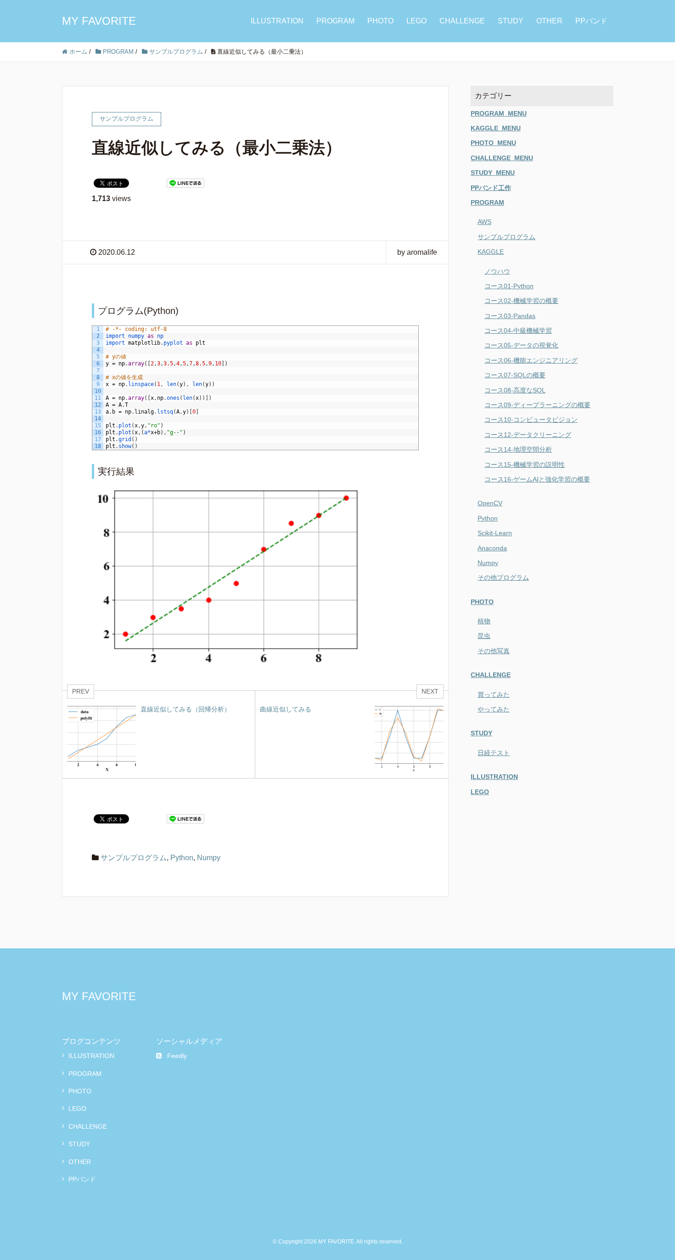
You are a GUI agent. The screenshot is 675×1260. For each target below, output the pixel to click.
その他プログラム (503, 577)
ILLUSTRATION (277, 21)
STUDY (510, 21)
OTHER (549, 21)
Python (181, 858)
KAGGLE (491, 251)
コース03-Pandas (509, 315)
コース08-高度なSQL (515, 390)
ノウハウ (497, 271)
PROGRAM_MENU (499, 113)
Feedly (177, 1055)
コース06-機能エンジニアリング (531, 360)
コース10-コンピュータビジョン (531, 419)
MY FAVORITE (99, 21)
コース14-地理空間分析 (518, 449)
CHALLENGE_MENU (502, 158)
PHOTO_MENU (493, 142)
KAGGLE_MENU (496, 128)
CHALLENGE (462, 21)
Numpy (208, 858)
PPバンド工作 (491, 187)
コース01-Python (509, 286)
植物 (484, 621)
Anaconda (492, 548)
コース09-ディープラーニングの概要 (537, 405)
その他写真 (494, 651)
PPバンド (591, 21)
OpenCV (490, 503)
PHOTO (380, 21)
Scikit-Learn (495, 533)
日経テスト (494, 752)
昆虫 (484, 635)
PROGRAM (335, 21)
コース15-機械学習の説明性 (524, 464)
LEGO (416, 21)
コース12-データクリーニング (527, 434)
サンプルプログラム (134, 858)
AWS (484, 221)
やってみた (494, 709)
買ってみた (494, 694)
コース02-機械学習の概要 (521, 300)
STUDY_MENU (493, 172)
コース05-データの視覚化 (521, 345)
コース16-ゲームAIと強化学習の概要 (537, 479)
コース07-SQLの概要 (515, 375)
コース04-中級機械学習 (518, 330)
